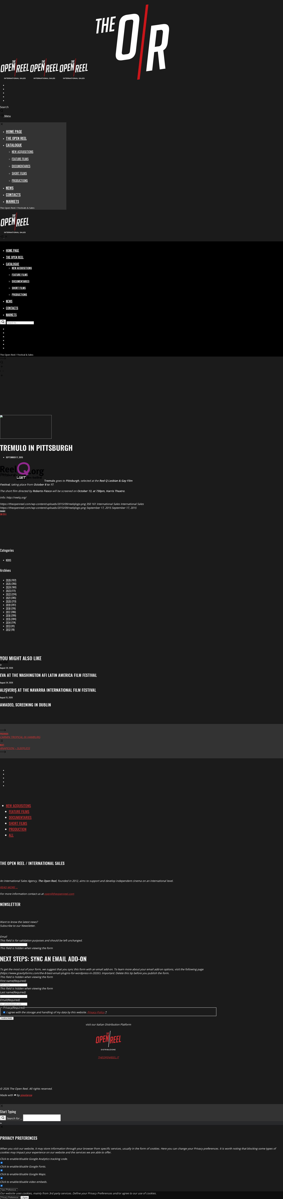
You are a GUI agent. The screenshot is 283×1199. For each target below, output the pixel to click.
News (8, 560)
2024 (8, 587)
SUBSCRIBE (6, 1018)
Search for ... (14, 1118)
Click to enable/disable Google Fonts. (23, 1166)
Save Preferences (9, 1190)
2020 (8, 601)
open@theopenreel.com (59, 894)
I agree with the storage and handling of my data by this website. (56, 1012)
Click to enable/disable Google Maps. (23, 1174)
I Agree (25, 1197)
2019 (8, 605)
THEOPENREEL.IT (108, 1057)
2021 (8, 598)
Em (1, 514)
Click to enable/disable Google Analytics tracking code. (34, 1159)
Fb (4, 514)
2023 (8, 591)
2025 (8, 583)
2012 (8, 629)
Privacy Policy (95, 1012)
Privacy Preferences (10, 1197)
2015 (8, 619)
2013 (8, 626)
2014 (8, 622)
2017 (8, 612)
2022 (8, 594)
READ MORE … (9, 887)
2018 (8, 608)
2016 (8, 615)
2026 (8, 580)
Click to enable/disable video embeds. (23, 1182)
